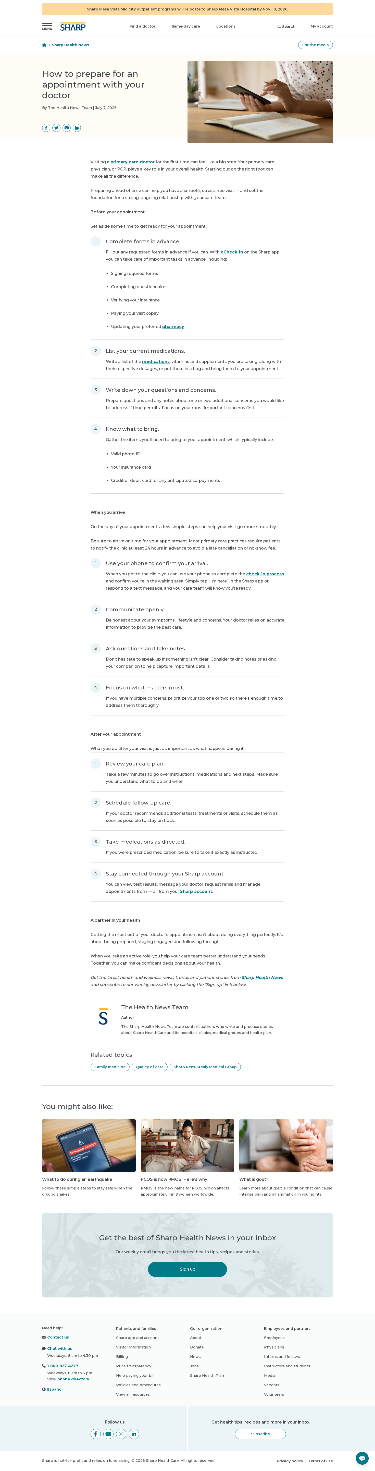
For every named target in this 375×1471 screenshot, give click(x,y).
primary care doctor (132, 162)
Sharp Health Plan (207, 1375)
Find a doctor (142, 26)
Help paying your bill (135, 1375)
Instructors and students (287, 1366)
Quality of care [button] (150, 1067)
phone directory (73, 1379)
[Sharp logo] (74, 26)
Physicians (274, 1347)
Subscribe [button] (260, 1434)
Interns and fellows (282, 1356)
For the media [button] (315, 45)
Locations (225, 26)
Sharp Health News (70, 45)
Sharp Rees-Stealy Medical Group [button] (205, 1067)
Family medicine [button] (110, 1067)
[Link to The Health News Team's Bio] (103, 1020)
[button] (47, 26)
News (195, 1356)
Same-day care (186, 26)
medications (156, 361)
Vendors (271, 1385)
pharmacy (173, 326)
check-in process (265, 574)
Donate (197, 1347)
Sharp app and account (137, 1337)
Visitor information (133, 1347)
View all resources (133, 1394)
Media (269, 1375)
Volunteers (274, 1394)
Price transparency (133, 1366)
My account (322, 26)
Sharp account (196, 891)
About (195, 1337)
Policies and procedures (138, 1385)
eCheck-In (232, 252)
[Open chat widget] (362, 1458)
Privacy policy (290, 1461)
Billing (122, 1356)
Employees (274, 1337)
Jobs (194, 1366)
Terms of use (320, 1461)
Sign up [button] (187, 1269)
